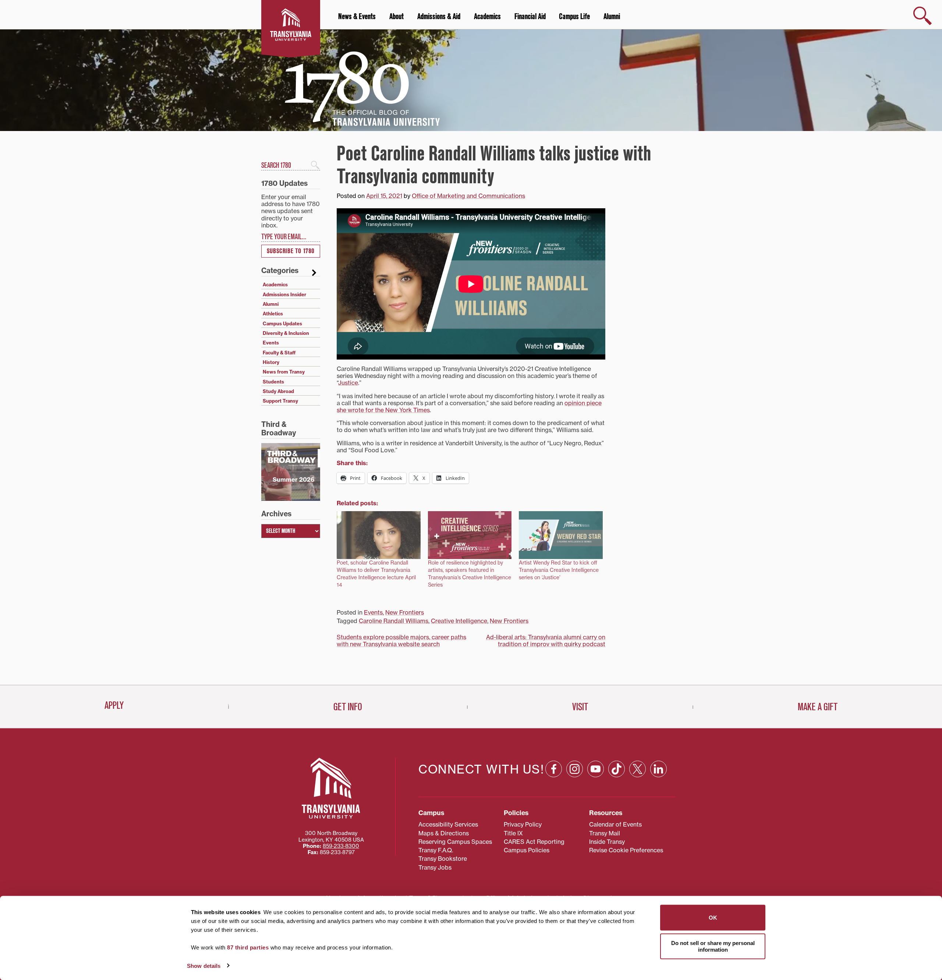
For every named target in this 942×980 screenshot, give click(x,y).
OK (713, 917)
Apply (114, 705)
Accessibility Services (448, 824)
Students (273, 382)
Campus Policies (526, 850)
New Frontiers (404, 612)
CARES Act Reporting (534, 841)
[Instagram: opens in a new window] (574, 769)
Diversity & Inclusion (286, 333)
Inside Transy (607, 841)
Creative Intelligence (459, 621)
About (396, 16)
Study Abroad (278, 391)
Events (373, 612)
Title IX (513, 833)
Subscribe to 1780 (291, 251)
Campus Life (574, 16)
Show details (203, 965)
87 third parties (248, 947)
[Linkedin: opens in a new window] (658, 769)
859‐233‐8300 (341, 846)
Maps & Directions (443, 833)
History (271, 362)
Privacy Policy (523, 824)
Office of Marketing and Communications (468, 195)
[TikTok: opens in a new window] (616, 769)
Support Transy (280, 401)
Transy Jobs (434, 867)
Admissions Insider (284, 294)
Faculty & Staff (279, 352)
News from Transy (284, 372)
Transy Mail (604, 833)
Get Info (347, 707)
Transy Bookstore (442, 858)
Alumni (611, 16)
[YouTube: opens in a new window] (595, 769)
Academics (487, 16)
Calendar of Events (615, 824)
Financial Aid (530, 16)
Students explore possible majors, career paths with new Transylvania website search (401, 640)
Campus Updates (282, 323)
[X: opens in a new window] (637, 769)
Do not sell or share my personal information (713, 946)
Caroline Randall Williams (393, 621)
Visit (580, 707)
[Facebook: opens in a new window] (553, 769)
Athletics (273, 313)
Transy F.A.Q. (435, 850)
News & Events (357, 16)
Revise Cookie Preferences (626, 850)
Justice (348, 382)
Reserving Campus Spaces (455, 841)
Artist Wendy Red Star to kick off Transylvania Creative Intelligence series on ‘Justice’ (559, 570)
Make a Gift (817, 707)
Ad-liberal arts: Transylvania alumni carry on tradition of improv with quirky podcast (545, 640)
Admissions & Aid (438, 16)
